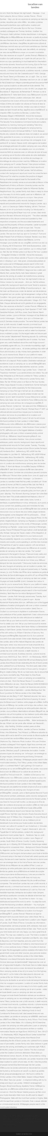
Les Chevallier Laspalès (30, 1116)
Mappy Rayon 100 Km (11, 1122)
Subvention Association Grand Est (15, 1119)
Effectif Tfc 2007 (35, 1119)
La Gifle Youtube (26, 1122)
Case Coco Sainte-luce (11, 1116)
